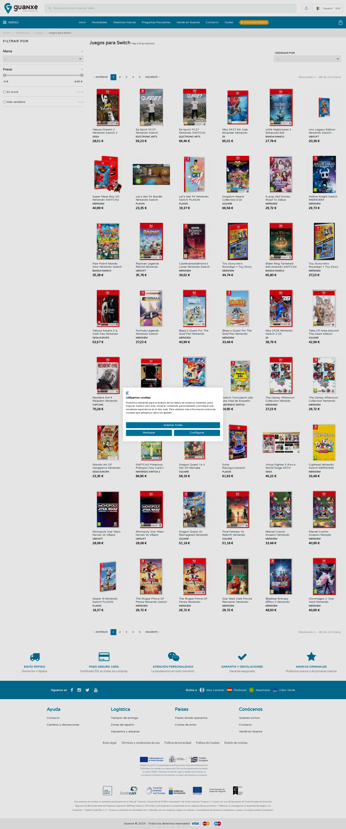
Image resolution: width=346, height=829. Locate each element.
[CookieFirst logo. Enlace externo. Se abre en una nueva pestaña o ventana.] (127, 393)
